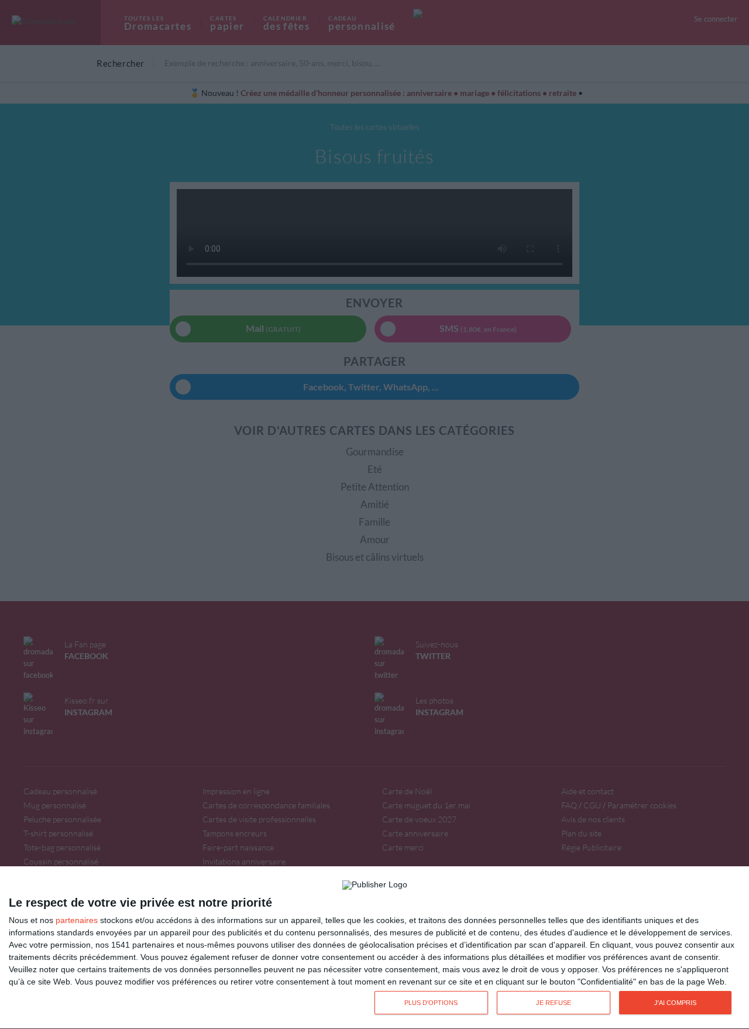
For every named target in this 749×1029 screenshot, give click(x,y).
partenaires (77, 920)
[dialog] (374, 948)
